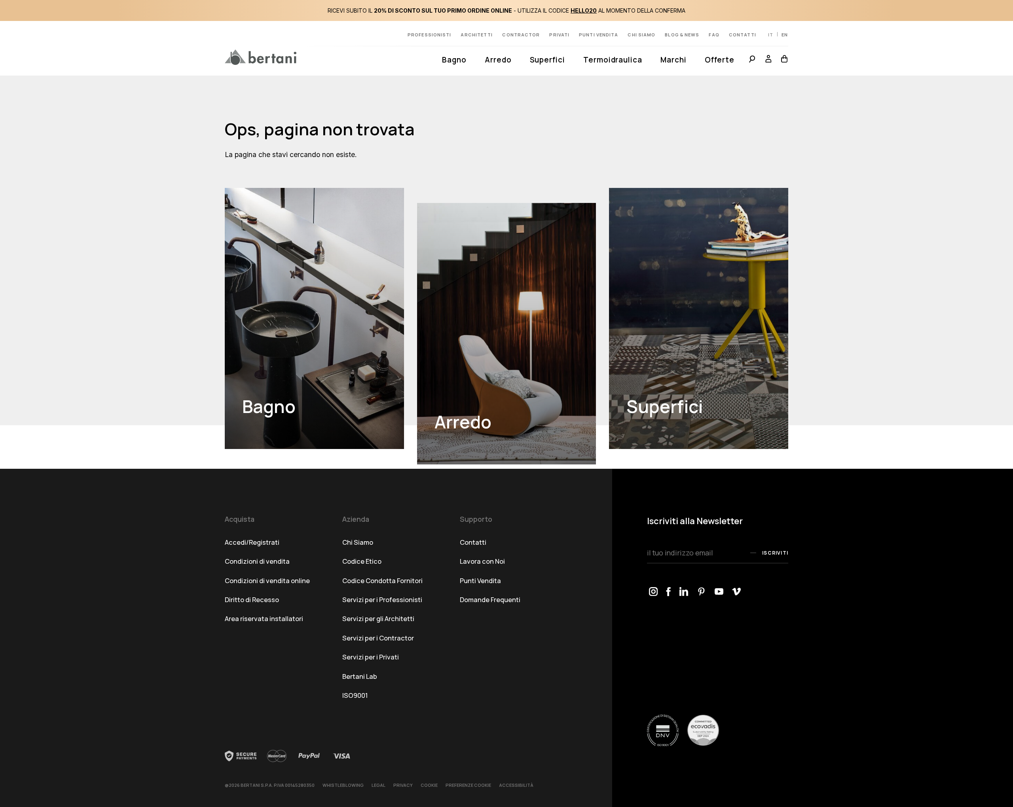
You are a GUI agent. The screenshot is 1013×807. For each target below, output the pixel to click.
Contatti (743, 35)
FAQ (714, 35)
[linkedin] (684, 592)
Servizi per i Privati (370, 656)
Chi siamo (641, 35)
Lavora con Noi (482, 561)
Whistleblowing (343, 785)
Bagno (454, 60)
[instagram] (653, 592)
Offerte (720, 60)
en (785, 35)
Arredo (498, 60)
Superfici (547, 60)
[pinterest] (701, 592)
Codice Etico (361, 561)
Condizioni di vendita (257, 561)
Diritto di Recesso (252, 599)
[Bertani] (260, 57)
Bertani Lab (359, 676)
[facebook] (668, 592)
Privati (559, 35)
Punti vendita (598, 35)
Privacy (403, 785)
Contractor (521, 35)
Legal (378, 785)
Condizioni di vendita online (267, 580)
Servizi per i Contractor (378, 637)
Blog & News (682, 35)
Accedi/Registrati (252, 542)
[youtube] (719, 592)
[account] (768, 60)
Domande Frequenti (490, 599)
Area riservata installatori (264, 618)
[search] (752, 60)
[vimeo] (736, 592)
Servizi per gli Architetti (378, 618)
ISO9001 (355, 695)
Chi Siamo (357, 542)
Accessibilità (516, 785)
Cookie (429, 785)
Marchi (673, 60)
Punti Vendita (480, 580)
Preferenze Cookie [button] (468, 785)
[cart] (782, 60)
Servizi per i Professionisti (382, 599)
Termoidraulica (612, 60)
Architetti (477, 35)
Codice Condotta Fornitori (382, 580)
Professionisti (429, 35)
